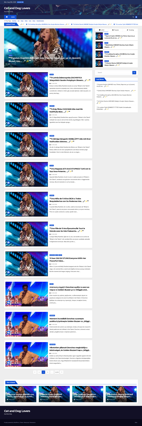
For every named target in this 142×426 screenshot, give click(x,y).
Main (13, 17)
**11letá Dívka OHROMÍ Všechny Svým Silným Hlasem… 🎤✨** (116, 90)
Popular (116, 30)
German (52, 135)
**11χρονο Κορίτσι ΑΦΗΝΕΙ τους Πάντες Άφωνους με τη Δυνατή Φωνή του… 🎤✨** (20, 396)
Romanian (52, 315)
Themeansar (32, 422)
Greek (106, 33)
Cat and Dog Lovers (17, 8)
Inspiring (14, 21)
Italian (51, 165)
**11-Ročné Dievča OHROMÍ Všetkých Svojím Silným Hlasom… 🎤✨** (120, 396)
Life (18, 21)
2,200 (57, 372)
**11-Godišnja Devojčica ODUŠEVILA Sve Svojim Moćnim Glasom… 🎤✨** (52, 59)
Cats (30, 21)
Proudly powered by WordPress (11, 422)
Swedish (52, 105)
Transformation (40, 21)
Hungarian (52, 344)
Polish (51, 74)
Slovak (109, 392)
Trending (131, 30)
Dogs (22, 21)
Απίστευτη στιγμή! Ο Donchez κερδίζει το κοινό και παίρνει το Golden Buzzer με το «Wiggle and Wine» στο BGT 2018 (69, 290)
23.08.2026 (22, 64)
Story (34, 21)
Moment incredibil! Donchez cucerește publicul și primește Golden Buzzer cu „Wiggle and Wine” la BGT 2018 (70, 321)
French (51, 225)
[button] (133, 17)
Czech (106, 42)
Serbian (19, 55)
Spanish (52, 195)
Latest (102, 30)
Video (26, 21)
